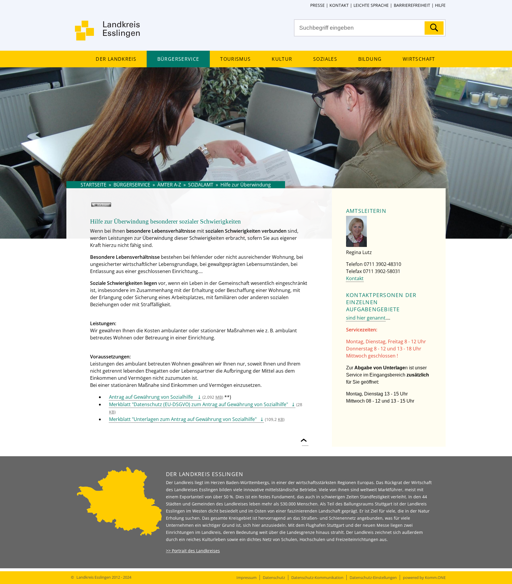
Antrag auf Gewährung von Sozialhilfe (151, 397)
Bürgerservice (178, 59)
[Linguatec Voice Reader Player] (109, 206)
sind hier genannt (365, 318)
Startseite (93, 184)
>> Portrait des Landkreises (193, 550)
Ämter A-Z (169, 184)
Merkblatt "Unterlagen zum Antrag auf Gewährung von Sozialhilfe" (183, 419)
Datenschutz (274, 577)
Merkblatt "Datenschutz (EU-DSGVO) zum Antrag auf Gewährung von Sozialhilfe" (198, 404)
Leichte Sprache (371, 5)
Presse (317, 5)
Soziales (325, 59)
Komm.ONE (435, 577)
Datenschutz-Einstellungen (373, 577)
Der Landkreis (116, 59)
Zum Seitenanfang (305, 437)
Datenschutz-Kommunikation (317, 577)
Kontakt (339, 5)
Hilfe (440, 5)
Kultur (282, 59)
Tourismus (235, 59)
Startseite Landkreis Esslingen (107, 34)
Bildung (370, 59)
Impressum (246, 577)
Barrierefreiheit (412, 5)
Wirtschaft (419, 59)
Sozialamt (200, 184)
